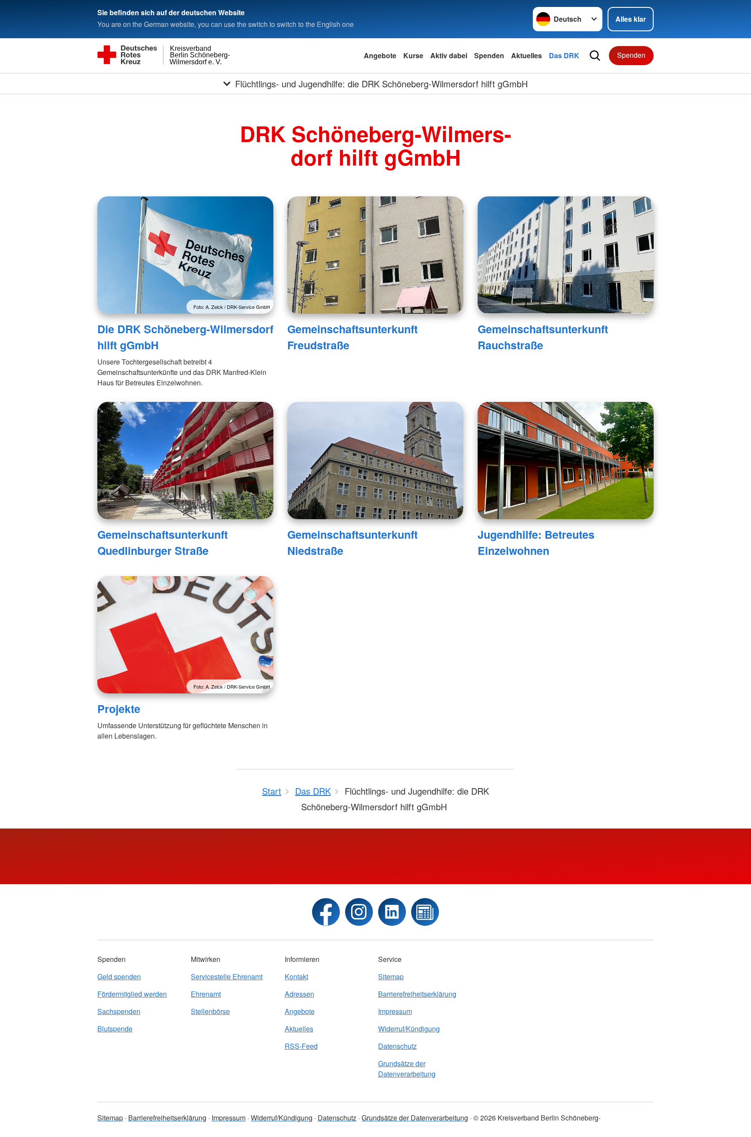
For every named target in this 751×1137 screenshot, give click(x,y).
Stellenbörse (210, 1011)
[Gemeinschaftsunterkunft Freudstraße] (375, 255)
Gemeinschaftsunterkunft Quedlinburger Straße (162, 542)
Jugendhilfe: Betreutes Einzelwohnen (536, 542)
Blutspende (115, 1029)
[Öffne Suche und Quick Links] (595, 56)
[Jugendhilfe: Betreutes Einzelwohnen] (566, 460)
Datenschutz (397, 1046)
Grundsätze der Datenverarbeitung (406, 1068)
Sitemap (391, 976)
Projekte (118, 708)
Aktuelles (526, 55)
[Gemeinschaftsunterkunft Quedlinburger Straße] (185, 460)
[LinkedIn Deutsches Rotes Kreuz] (392, 912)
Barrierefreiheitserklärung (417, 994)
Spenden (489, 55)
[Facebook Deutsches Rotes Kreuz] (326, 912)
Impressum (395, 1011)
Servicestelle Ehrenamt (227, 976)
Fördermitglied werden (132, 994)
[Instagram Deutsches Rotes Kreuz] (359, 912)
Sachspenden (118, 1011)
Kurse (413, 55)
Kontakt (296, 976)
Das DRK (564, 55)
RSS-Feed (301, 1046)
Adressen (299, 994)
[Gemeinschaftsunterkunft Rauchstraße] (566, 255)
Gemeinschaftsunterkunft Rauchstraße (543, 337)
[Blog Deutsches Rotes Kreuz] (425, 912)
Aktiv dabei (448, 55)
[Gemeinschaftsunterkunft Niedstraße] (375, 460)
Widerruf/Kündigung (409, 1029)
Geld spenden (119, 976)
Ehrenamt (206, 994)
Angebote (380, 55)
